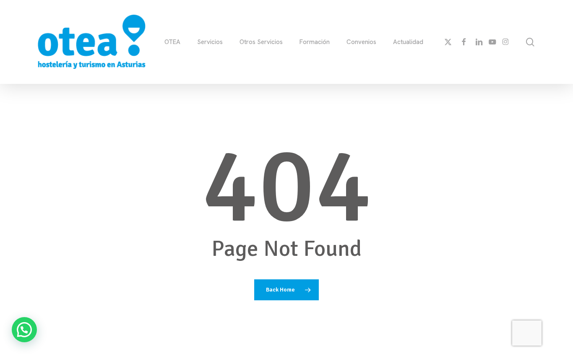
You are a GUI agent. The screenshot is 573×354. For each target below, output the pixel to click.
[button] (24, 329)
